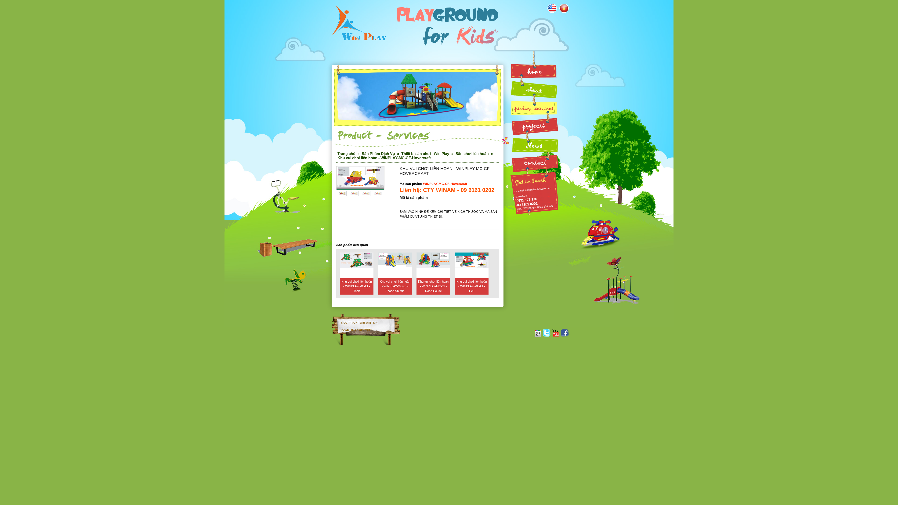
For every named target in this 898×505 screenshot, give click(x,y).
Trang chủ (346, 154)
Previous (342, 179)
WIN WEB (364, 329)
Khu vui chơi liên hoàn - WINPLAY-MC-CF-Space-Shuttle (395, 286)
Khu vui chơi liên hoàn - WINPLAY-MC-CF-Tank (356, 286)
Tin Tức (534, 144)
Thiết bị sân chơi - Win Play (425, 154)
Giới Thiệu (534, 89)
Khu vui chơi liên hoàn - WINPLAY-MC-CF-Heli (471, 286)
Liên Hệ (534, 162)
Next (378, 179)
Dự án (534, 126)
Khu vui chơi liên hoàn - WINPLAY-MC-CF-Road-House (433, 286)
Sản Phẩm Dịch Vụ (378, 154)
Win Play (371, 322)
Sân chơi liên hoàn (472, 154)
